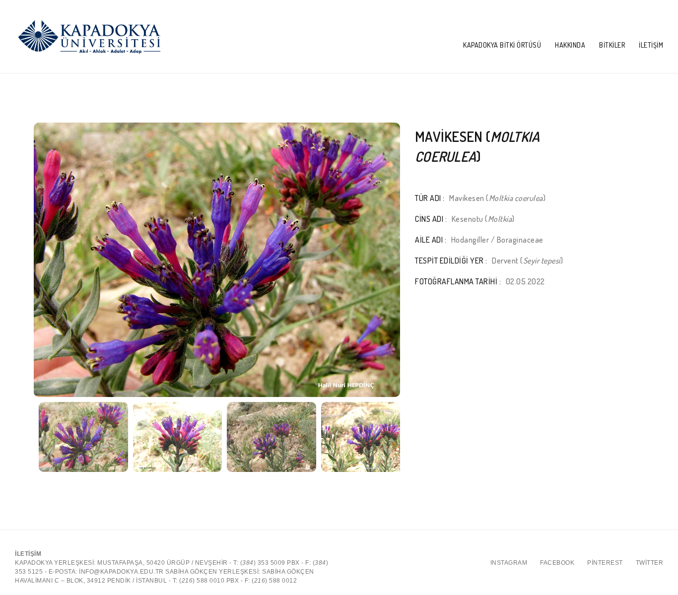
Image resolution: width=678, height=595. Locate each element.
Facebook (557, 562)
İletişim (651, 45)
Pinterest (605, 562)
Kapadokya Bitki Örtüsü (502, 45)
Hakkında (570, 45)
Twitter (650, 562)
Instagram (509, 562)
